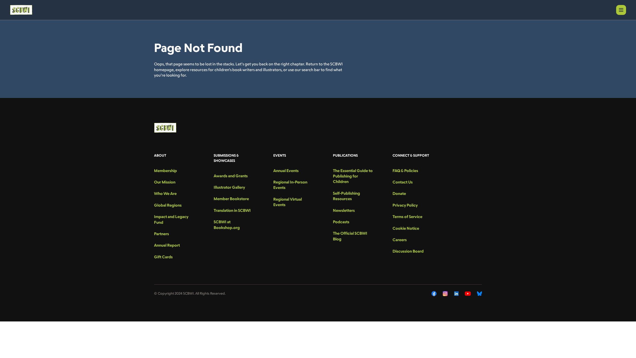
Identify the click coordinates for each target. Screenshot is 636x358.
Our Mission (164, 181)
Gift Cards (163, 256)
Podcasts (341, 221)
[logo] (21, 10)
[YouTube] (468, 294)
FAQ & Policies (405, 170)
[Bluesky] (479, 293)
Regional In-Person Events (290, 184)
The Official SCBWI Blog (350, 236)
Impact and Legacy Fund (171, 219)
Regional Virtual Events (287, 202)
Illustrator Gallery (229, 187)
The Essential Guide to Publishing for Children (353, 176)
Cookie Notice (406, 228)
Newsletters (344, 210)
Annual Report (167, 245)
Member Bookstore (231, 198)
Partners (161, 233)
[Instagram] (445, 293)
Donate (399, 193)
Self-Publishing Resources (346, 196)
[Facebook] (434, 293)
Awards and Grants (231, 175)
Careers (400, 239)
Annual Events (286, 170)
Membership (165, 170)
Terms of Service (407, 216)
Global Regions (168, 205)
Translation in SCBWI (232, 210)
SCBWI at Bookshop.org (227, 224)
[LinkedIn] (456, 293)
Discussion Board (408, 251)
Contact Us (403, 181)
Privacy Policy (405, 205)
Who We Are (165, 193)
